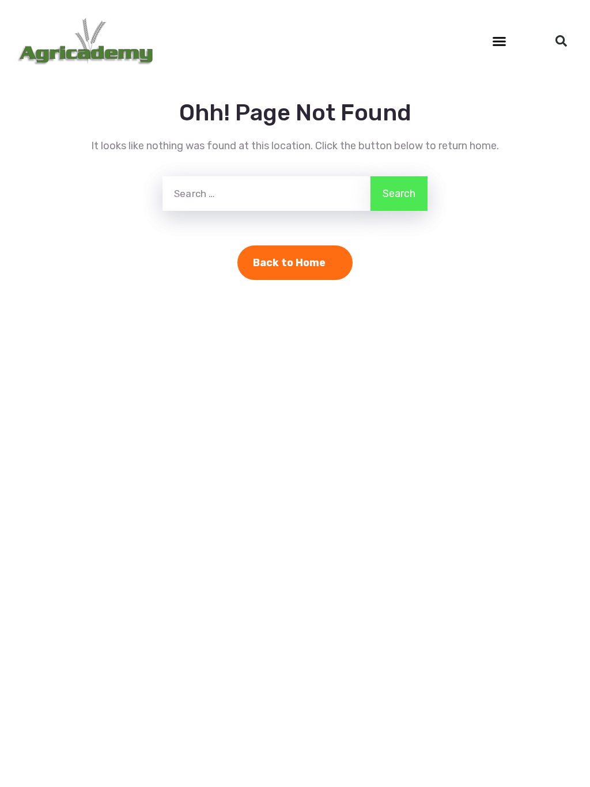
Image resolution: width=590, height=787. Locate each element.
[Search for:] (266, 193)
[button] (499, 41)
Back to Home (289, 262)
